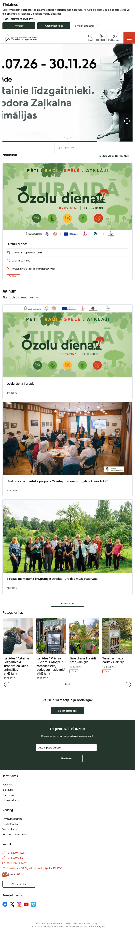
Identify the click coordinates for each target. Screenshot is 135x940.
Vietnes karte (9, 829)
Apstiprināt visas (54, 25)
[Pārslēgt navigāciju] (129, 38)
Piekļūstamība (10, 824)
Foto (74, 671)
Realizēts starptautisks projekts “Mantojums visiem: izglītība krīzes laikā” (57, 481)
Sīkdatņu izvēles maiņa (14, 834)
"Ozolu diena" (17, 244)
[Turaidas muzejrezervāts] (21, 38)
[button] (64, 137)
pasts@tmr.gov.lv (16, 862)
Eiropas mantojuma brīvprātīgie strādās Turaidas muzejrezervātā (52, 579)
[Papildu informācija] (18, 874)
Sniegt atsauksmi (67, 710)
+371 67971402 (15, 852)
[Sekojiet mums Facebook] (4, 904)
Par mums (8, 795)
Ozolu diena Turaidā (20, 383)
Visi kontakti (19, 884)
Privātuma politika (12, 818)
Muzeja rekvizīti (10, 800)
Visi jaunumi (67, 603)
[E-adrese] (9, 874)
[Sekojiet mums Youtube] (26, 904)
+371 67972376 (15, 857)
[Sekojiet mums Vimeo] (33, 904)
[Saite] (66, 148)
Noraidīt (19, 25)
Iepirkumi (7, 789)
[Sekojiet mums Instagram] (19, 904)
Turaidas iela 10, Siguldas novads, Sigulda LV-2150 (34, 868)
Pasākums (13, 276)
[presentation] (8, 121)
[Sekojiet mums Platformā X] (12, 904)
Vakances (7, 784)
